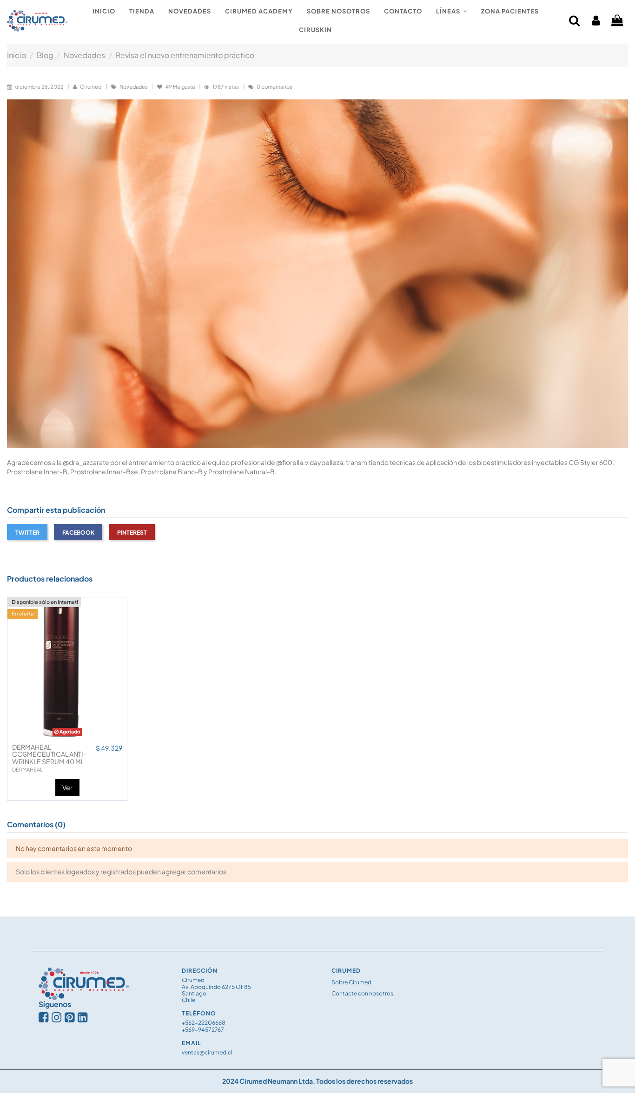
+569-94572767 (203, 1029)
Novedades (134, 86)
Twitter (27, 532)
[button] (451, 11)
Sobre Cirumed (351, 982)
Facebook (78, 532)
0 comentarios (274, 86)
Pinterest (132, 532)
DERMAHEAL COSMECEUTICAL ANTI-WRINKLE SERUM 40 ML (49, 754)
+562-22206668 (203, 1022)
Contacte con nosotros (362, 993)
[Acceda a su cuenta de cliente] (596, 21)
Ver (67, 787)
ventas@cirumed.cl (207, 1052)
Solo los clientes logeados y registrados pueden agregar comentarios (121, 871)
